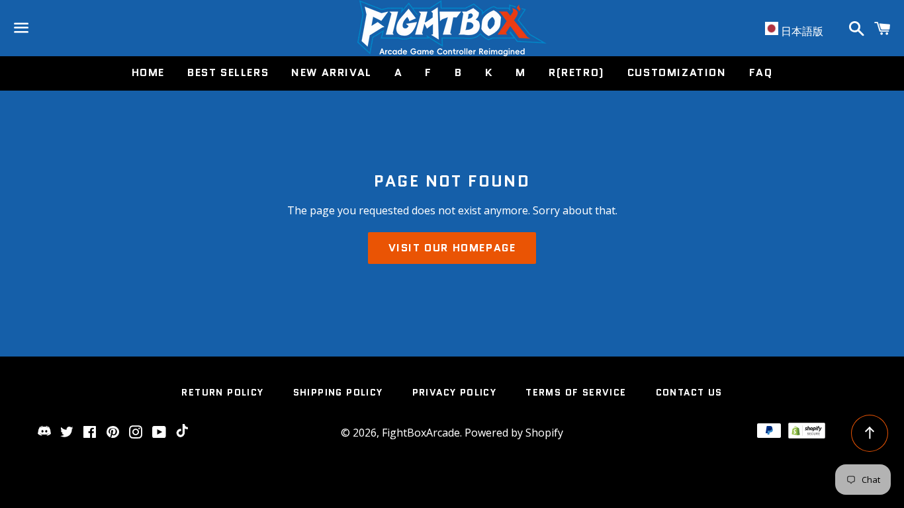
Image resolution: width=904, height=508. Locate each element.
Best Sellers (228, 72)
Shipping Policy (338, 392)
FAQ (761, 72)
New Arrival (331, 72)
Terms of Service (575, 392)
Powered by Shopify (514, 432)
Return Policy (222, 392)
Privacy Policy (454, 392)
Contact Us (689, 392)
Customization (677, 72)
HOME (148, 72)
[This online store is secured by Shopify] (806, 434)
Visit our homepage (452, 247)
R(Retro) (577, 72)
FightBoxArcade (421, 432)
